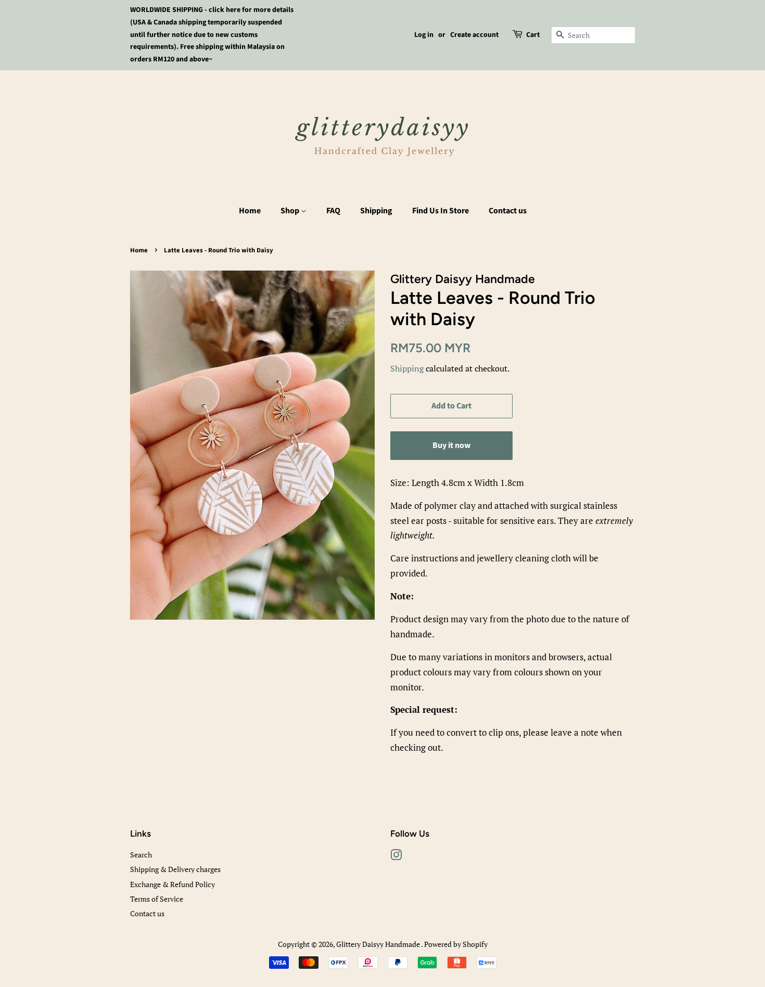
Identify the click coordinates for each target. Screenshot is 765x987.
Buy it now (451, 445)
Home (250, 210)
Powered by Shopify (456, 944)
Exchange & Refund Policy (172, 884)
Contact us (508, 210)
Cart (533, 35)
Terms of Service (156, 899)
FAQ (333, 210)
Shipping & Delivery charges (175, 869)
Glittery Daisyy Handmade (378, 944)
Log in (424, 35)
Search (141, 855)
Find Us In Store (440, 210)
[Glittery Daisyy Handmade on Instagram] (396, 857)
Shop (290, 210)
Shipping (376, 210)
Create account (474, 35)
